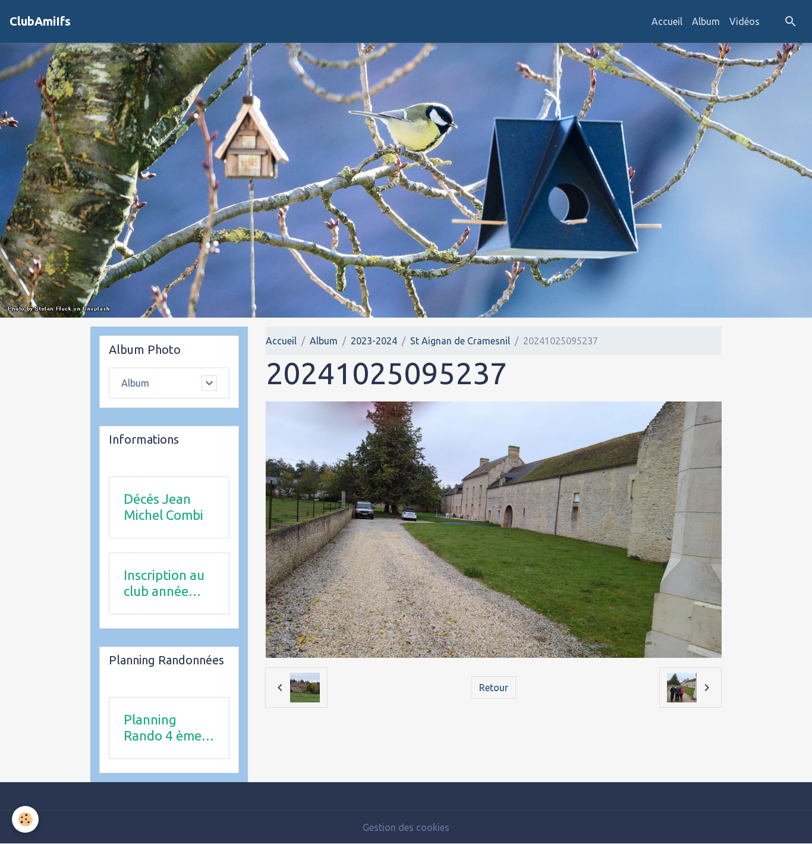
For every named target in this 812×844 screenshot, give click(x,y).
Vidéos (744, 21)
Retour (493, 687)
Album (706, 21)
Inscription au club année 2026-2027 (164, 583)
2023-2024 (374, 340)
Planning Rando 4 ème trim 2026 (163, 728)
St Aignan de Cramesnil (460, 340)
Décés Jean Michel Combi (163, 506)
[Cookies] (25, 819)
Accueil (667, 21)
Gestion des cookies (406, 827)
